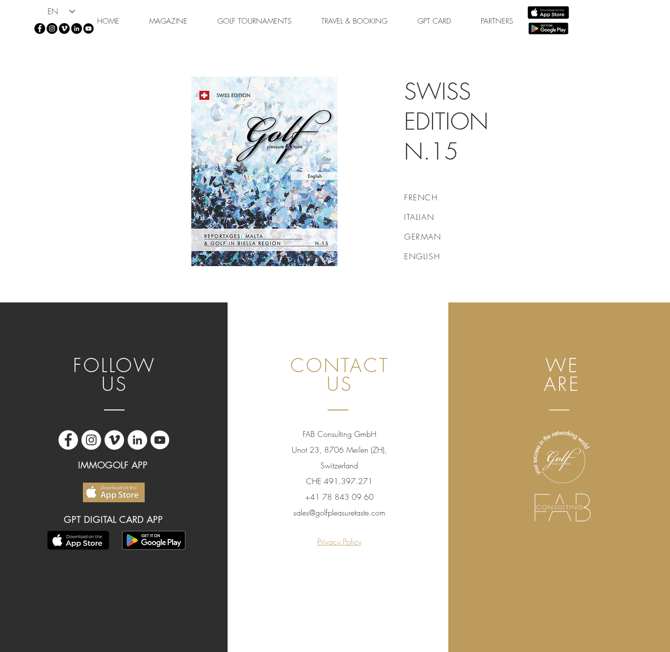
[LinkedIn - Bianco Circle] (137, 440)
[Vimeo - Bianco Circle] (114, 440)
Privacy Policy (339, 541)
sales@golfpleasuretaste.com (339, 512)
